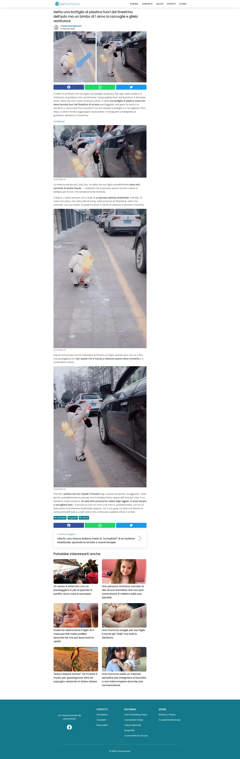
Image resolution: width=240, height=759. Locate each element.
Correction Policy (133, 719)
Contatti (101, 719)
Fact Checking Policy (135, 714)
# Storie (84, 517)
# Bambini (60, 517)
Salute (159, 3)
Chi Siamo (102, 714)
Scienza (134, 3)
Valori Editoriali (132, 725)
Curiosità (147, 3)
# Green (72, 517)
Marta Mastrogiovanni (72, 26)
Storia (182, 3)
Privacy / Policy (167, 714)
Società (171, 3)
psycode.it (102, 725)
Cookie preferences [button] (169, 719)
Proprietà (129, 730)
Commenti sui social (136, 735)
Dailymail (60, 121)
